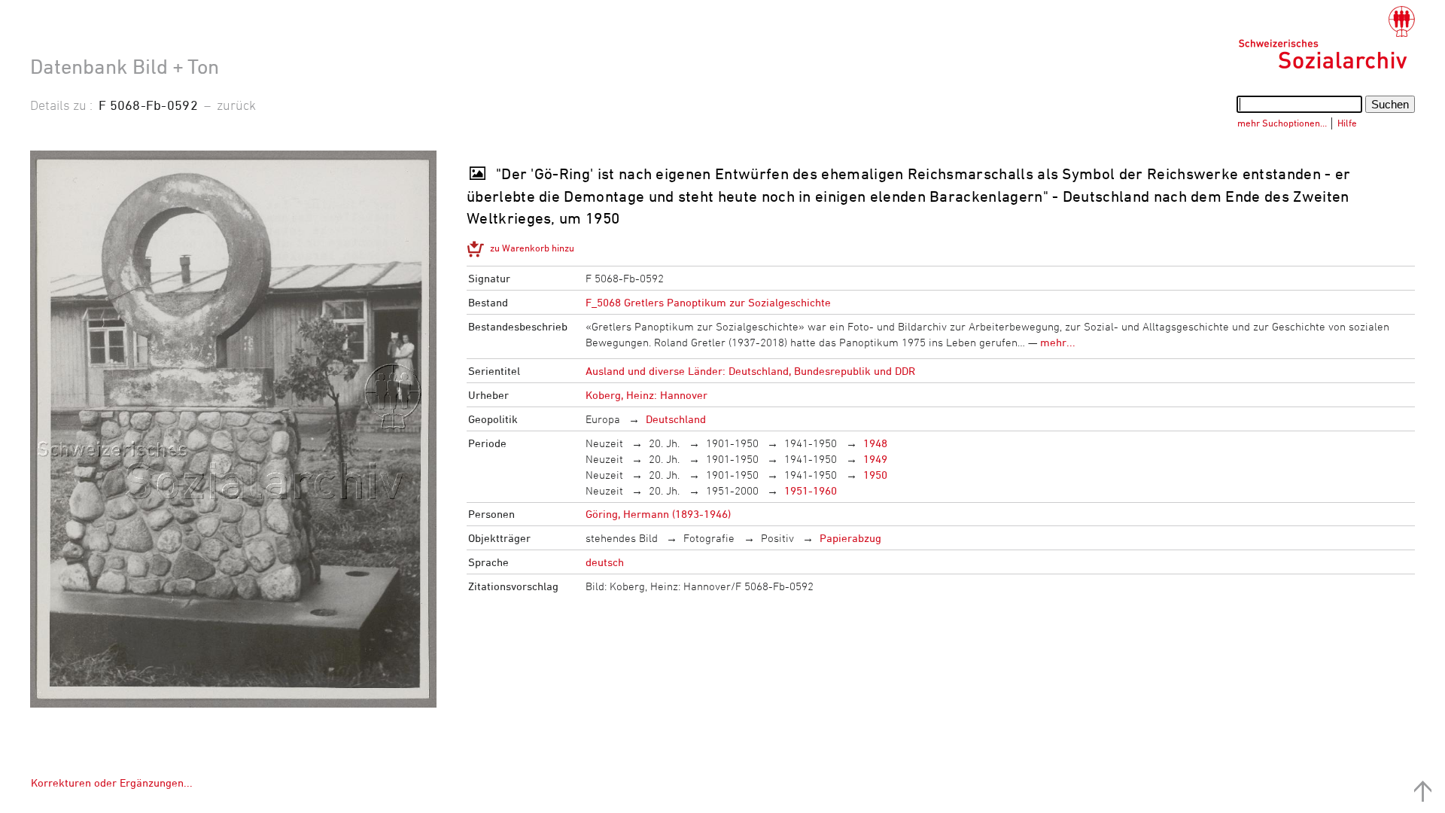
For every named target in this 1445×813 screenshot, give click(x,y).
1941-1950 (810, 443)
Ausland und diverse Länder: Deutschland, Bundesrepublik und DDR (750, 370)
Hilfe (1347, 123)
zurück (236, 104)
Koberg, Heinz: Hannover (646, 394)
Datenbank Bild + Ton (124, 66)
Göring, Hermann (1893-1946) (658, 513)
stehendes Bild (622, 537)
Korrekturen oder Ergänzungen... (112, 782)
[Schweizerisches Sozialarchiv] (1326, 37)
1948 (875, 443)
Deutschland (676, 419)
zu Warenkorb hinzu (532, 248)
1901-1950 (732, 443)
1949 (875, 458)
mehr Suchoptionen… (1282, 123)
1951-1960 (810, 490)
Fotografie (709, 537)
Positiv (777, 537)
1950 (875, 474)
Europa (603, 419)
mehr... (1057, 342)
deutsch (605, 562)
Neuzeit (604, 443)
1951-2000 (732, 490)
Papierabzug (850, 537)
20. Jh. (664, 443)
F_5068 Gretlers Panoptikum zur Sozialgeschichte (708, 302)
